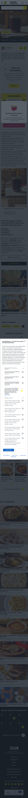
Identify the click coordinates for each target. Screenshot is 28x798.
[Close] (25, 341)
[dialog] (14, 399)
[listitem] (14, 368)
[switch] (22, 372)
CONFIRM (8, 450)
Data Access (15, 455)
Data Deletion (6, 455)
